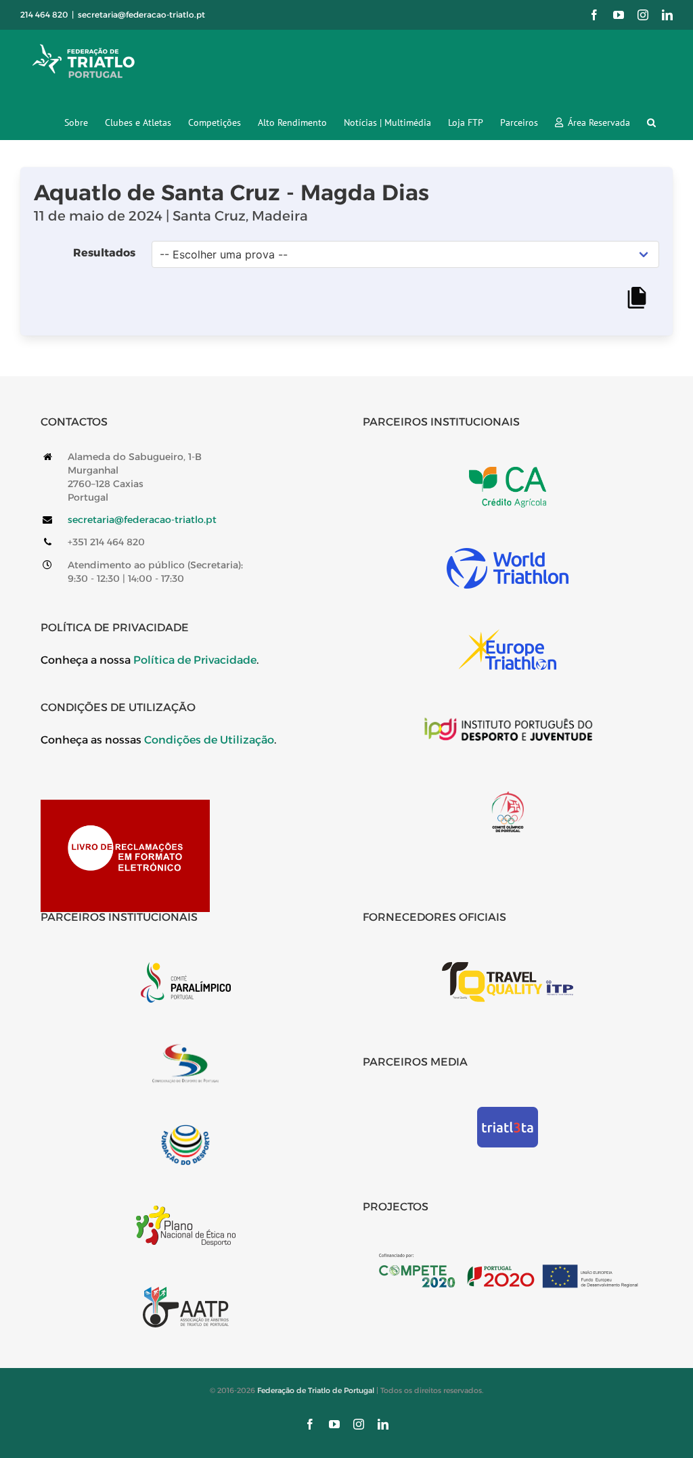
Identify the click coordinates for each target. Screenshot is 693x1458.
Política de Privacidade (194, 660)
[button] (651, 122)
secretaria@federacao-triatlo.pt (141, 14)
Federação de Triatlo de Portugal (315, 1390)
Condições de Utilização (209, 739)
